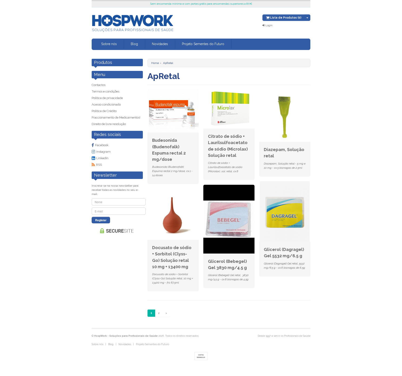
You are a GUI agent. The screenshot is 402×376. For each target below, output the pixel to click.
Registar (101, 220)
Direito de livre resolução (109, 124)
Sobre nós (109, 44)
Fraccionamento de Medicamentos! (116, 117)
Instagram (103, 151)
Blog (134, 44)
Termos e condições (105, 91)
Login (268, 25)
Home (155, 63)
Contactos (98, 85)
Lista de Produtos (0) (285, 17)
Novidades (160, 44)
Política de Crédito (104, 111)
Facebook (101, 145)
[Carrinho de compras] (307, 17)
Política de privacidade (107, 98)
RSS (99, 164)
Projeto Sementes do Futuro (203, 44)
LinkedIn (102, 158)
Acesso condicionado (106, 104)
